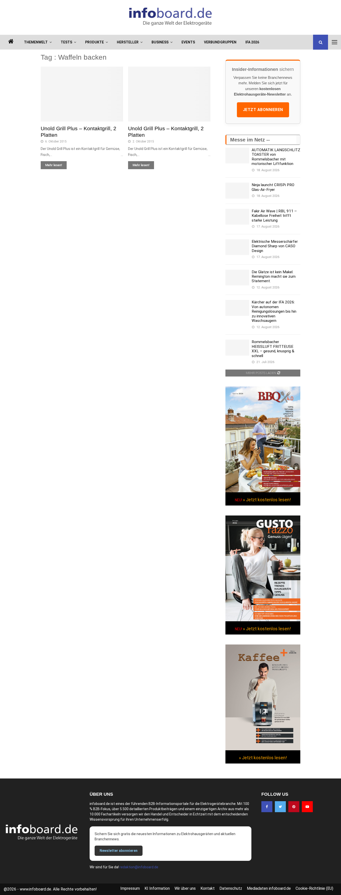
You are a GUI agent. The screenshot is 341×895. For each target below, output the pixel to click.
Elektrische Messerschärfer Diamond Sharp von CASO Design (275, 246)
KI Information (157, 888)
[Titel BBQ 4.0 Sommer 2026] (262, 491)
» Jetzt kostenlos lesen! (267, 499)
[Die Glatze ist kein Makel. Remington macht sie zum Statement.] (237, 277)
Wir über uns (185, 888)
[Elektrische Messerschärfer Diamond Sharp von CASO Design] (237, 247)
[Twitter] (280, 806)
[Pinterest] (293, 806)
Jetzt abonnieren (263, 109)
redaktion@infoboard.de (139, 867)
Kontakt (207, 888)
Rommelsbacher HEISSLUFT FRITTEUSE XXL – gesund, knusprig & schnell (273, 349)
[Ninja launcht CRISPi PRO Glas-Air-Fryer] (237, 190)
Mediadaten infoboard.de (269, 888)
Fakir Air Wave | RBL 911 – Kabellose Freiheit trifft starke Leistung (274, 216)
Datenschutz (230, 888)
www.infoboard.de (35, 889)
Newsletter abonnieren (119, 851)
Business (160, 42)
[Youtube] (307, 806)
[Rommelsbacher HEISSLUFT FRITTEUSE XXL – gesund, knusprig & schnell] (237, 347)
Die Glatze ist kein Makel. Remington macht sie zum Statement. (274, 276)
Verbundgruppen (220, 42)
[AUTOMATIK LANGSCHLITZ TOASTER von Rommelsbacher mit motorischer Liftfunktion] (237, 155)
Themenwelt (36, 42)
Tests (66, 42)
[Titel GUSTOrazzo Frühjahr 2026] (262, 620)
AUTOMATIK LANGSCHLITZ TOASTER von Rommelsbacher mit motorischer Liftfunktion (276, 157)
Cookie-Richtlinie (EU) (314, 888)
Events (188, 42)
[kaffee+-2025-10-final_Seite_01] (262, 749)
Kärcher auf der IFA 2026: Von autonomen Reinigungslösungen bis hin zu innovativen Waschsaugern (274, 311)
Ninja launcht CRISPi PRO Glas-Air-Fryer (273, 187)
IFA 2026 (252, 42)
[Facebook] (266, 806)
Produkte (94, 42)
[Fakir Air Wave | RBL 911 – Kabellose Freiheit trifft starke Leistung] (237, 217)
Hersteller (128, 42)
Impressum (130, 888)
